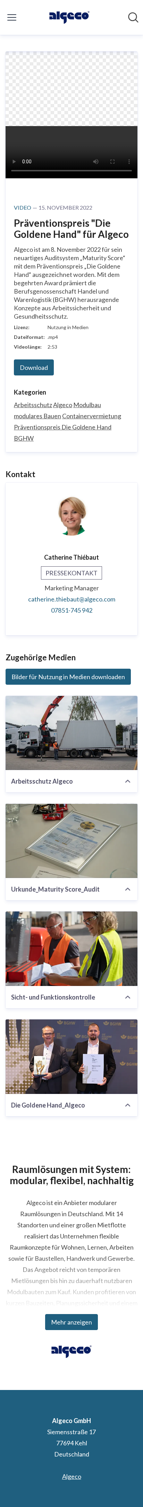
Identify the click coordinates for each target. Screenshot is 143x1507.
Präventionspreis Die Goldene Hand (62, 427)
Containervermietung (91, 416)
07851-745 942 (71, 610)
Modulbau (87, 405)
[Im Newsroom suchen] (133, 17)
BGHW (24, 438)
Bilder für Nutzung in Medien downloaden (68, 677)
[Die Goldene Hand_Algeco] (71, 1056)
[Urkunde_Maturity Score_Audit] (71, 840)
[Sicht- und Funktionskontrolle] (71, 948)
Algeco (62, 405)
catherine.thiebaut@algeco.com (71, 599)
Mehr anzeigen (71, 1322)
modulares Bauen (37, 416)
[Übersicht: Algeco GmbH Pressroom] (69, 17)
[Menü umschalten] (11, 17)
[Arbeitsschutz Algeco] (71, 733)
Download (34, 367)
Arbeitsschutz (33, 405)
